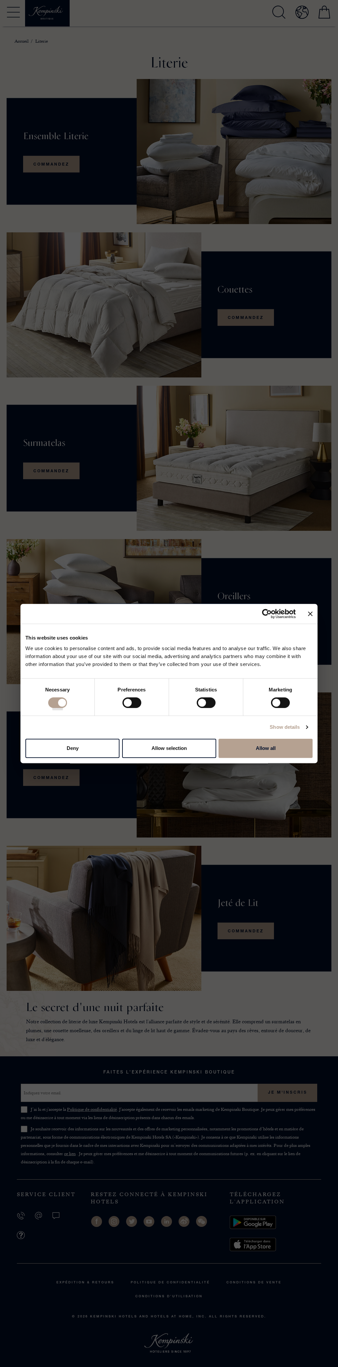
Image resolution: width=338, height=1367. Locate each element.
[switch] (131, 705)
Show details (285, 727)
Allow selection (169, 748)
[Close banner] (310, 613)
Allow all (266, 748)
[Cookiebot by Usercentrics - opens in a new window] (267, 614)
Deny (73, 748)
